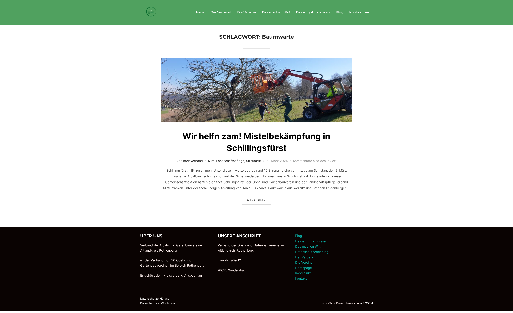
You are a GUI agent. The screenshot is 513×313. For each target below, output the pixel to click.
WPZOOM (366, 303)
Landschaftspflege (230, 161)
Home (199, 12)
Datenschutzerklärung (311, 252)
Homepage (303, 268)
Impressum (303, 273)
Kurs (211, 161)
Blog (339, 12)
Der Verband (220, 12)
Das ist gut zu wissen (313, 12)
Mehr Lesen (259, 200)
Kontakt (356, 12)
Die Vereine (246, 12)
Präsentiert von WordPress (157, 303)
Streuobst (253, 161)
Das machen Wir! (276, 12)
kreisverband (193, 161)
